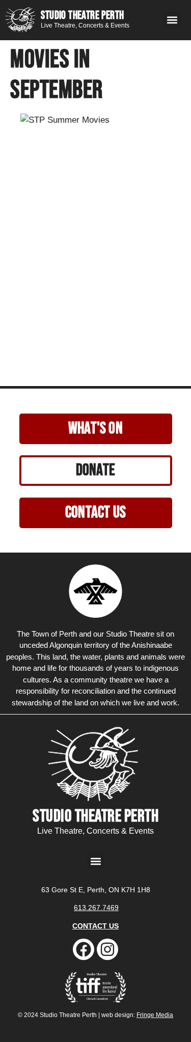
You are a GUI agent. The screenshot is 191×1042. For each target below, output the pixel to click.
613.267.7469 (96, 907)
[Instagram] (107, 949)
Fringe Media (155, 1015)
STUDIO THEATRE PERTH (82, 15)
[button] (172, 20)
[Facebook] (83, 949)
